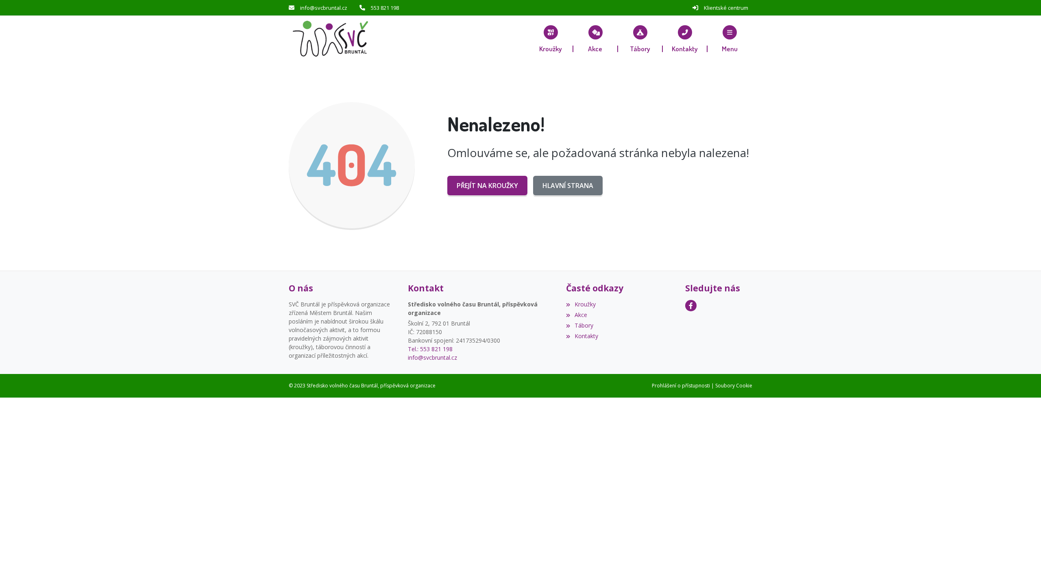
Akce (581, 315)
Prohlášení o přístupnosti (681, 385)
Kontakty (586, 336)
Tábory (584, 325)
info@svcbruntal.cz (323, 7)
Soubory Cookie (733, 385)
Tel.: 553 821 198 (430, 349)
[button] (730, 38)
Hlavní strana (567, 185)
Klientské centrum (726, 7)
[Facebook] (691, 305)
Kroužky (585, 304)
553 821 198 (385, 7)
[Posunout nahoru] (1023, 568)
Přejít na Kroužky (487, 185)
